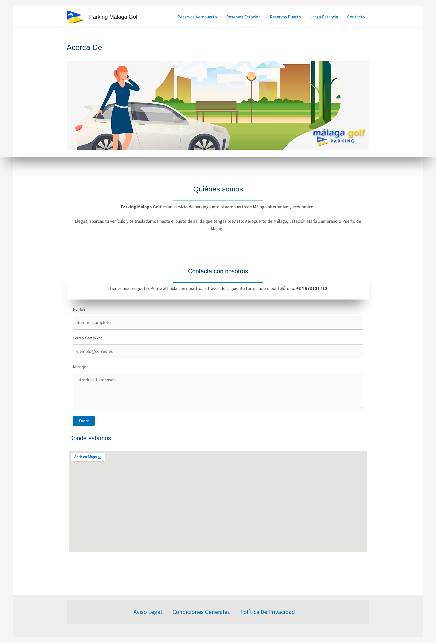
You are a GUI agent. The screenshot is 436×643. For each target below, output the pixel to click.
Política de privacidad (267, 612)
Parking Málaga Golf (114, 17)
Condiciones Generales (201, 612)
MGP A (256, 639)
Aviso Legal (147, 612)
